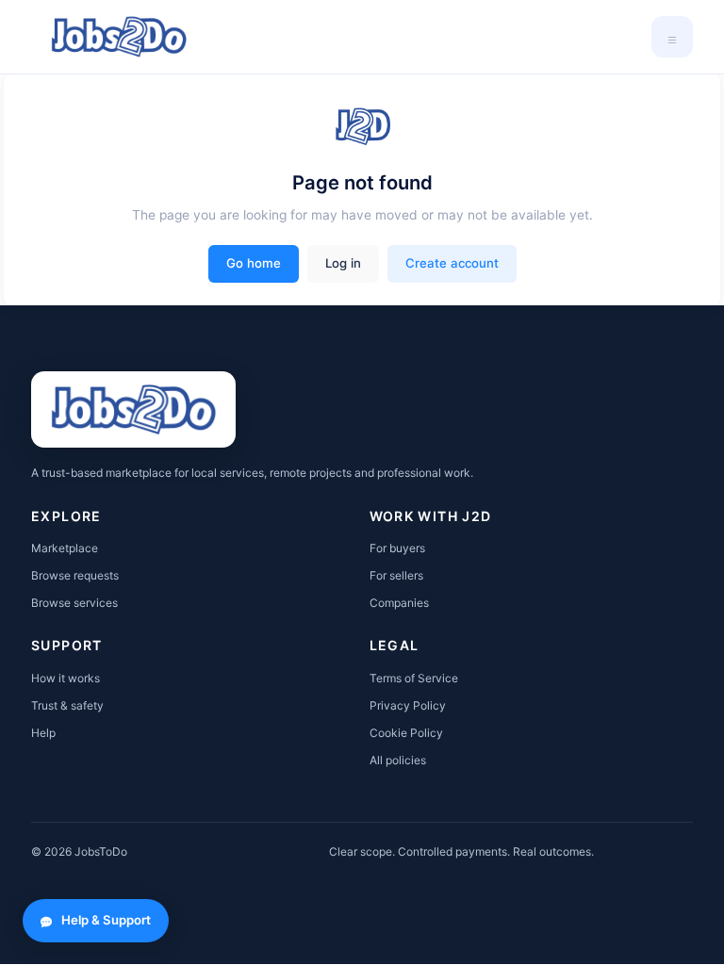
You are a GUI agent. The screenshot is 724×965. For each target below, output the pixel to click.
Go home (253, 262)
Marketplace (64, 548)
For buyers (397, 548)
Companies (399, 603)
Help (43, 733)
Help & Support (106, 919)
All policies (398, 760)
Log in (343, 262)
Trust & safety (67, 705)
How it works (65, 678)
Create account (452, 262)
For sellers (396, 575)
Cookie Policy (406, 733)
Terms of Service (414, 678)
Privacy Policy (408, 705)
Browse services (74, 603)
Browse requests (75, 575)
